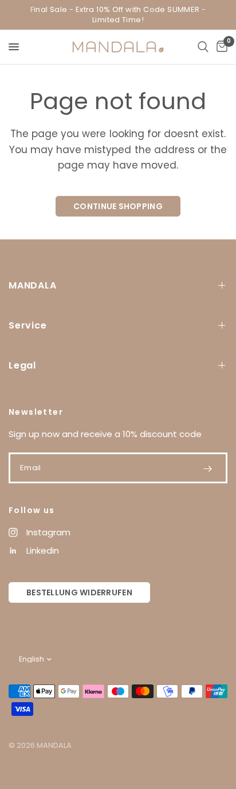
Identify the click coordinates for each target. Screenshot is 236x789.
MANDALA (33, 285)
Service (28, 325)
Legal (22, 365)
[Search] (203, 47)
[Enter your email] (207, 468)
